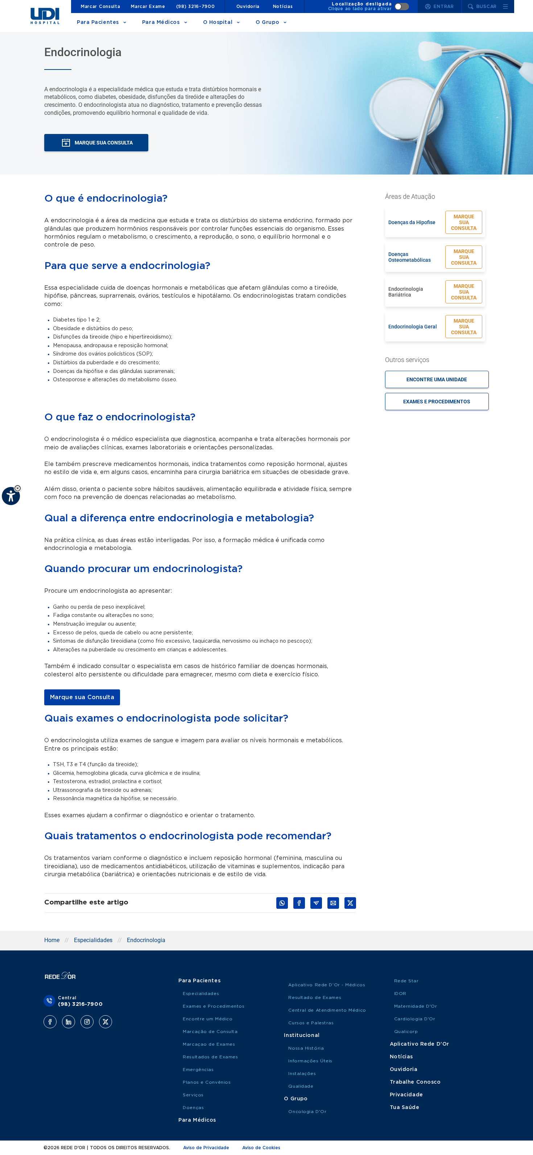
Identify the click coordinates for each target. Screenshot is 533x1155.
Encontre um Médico (207, 1019)
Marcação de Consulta (210, 1031)
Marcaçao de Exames (209, 1044)
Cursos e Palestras (311, 1023)
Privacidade (406, 1094)
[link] (82, 697)
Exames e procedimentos (436, 401)
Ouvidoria (248, 6)
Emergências (198, 1069)
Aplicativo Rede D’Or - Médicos (326, 985)
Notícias (283, 6)
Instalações (302, 1073)
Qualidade (300, 1086)
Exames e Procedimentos (213, 1006)
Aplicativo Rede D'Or (419, 1044)
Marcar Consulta (100, 6)
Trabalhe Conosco (415, 1082)
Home (51, 940)
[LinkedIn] (68, 1021)
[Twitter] (105, 1021)
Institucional (301, 1035)
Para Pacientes (98, 22)
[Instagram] (87, 1021)
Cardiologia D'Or (414, 1019)
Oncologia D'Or (307, 1111)
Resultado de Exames (314, 997)
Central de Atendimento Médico (327, 1010)
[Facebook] (50, 1021)
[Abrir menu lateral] (505, 6)
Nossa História (306, 1048)
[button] (17, 488)
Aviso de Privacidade (206, 1148)
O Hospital (218, 22)
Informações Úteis (310, 1061)
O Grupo (267, 22)
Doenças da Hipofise (411, 222)
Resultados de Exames (210, 1057)
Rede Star (406, 981)
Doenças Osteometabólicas (409, 257)
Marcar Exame (148, 6)
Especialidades (93, 940)
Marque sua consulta (463, 222)
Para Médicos (161, 22)
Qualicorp (406, 1031)
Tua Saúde (405, 1107)
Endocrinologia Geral (412, 326)
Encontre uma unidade (436, 379)
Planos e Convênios (207, 1082)
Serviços (193, 1095)
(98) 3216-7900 (195, 6)
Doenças (193, 1107)
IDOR (400, 993)
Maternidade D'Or (415, 1006)
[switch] (368, 6)
